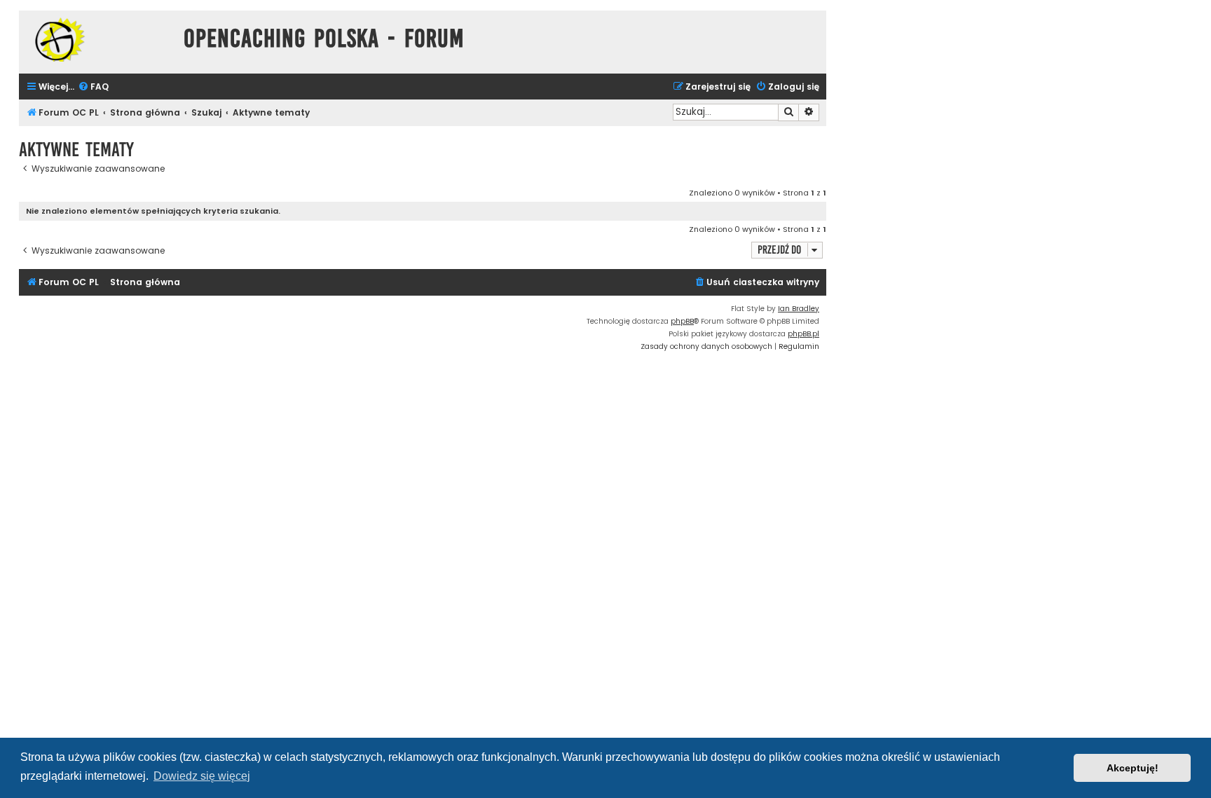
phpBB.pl (803, 334)
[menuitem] (93, 87)
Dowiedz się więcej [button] (201, 776)
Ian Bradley (798, 308)
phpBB (682, 321)
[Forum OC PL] (97, 39)
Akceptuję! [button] (1132, 767)
